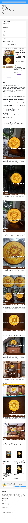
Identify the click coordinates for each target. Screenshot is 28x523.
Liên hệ (16, 18)
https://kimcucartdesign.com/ (7, 513)
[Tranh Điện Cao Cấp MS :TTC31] (19, 454)
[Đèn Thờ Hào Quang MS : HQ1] (8, 454)
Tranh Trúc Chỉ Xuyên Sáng (6, 23)
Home (3, 48)
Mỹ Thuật (4, 31)
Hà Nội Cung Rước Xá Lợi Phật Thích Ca (8, 41)
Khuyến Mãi (4, 500)
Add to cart (18, 74)
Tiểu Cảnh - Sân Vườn (7, 18)
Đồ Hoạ (3, 18)
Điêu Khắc (12, 18)
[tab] (5, 77)
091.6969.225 (8, 512)
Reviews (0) (9, 77)
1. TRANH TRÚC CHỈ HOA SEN (14, 48)
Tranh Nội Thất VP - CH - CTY (6, 24)
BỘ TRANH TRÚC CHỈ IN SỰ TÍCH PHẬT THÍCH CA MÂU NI (10, 44)
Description (5, 77)
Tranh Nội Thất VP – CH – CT (6, 503)
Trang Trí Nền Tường (5, 27)
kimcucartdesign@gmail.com (8, 515)
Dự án (15, 18)
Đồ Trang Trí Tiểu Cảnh (6, 507)
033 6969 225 (12, 512)
